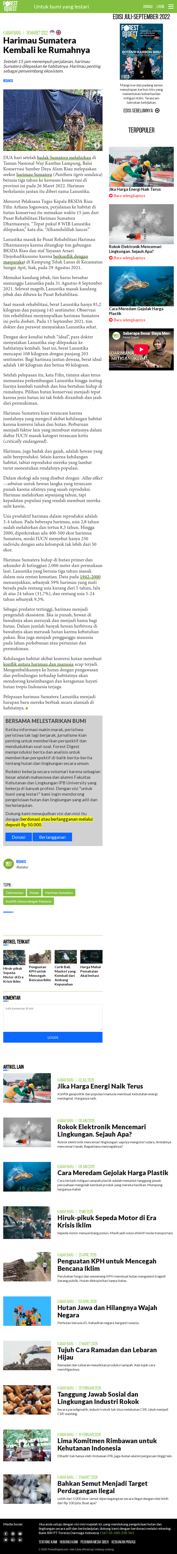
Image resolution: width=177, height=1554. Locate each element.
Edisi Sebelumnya (138, 110)
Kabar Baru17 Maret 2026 (77, 1343)
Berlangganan (52, 837)
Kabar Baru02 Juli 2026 (75, 1079)
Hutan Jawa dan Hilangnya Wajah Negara (107, 1311)
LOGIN (160, 6)
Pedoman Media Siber (95, 1541)
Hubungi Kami (69, 1541)
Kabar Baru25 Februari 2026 (79, 1388)
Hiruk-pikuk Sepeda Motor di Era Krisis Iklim (13, 974)
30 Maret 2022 (37, 32)
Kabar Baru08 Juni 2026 (76, 1166)
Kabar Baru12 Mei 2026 (75, 1211)
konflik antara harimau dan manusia (38, 664)
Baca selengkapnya (129, 196)
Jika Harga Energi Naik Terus (135, 189)
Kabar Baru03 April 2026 (77, 1301)
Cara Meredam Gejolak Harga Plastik (112, 1172)
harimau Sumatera (34, 175)
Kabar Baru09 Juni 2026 (76, 1120)
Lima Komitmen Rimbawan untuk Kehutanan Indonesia (107, 1444)
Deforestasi (14, 892)
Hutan (34, 892)
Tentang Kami (48, 1541)
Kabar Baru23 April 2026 (76, 1254)
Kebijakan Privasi (123, 1541)
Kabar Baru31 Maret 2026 (77, 1477)
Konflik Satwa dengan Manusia (28, 901)
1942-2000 (90, 577)
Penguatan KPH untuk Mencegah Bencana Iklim (40, 973)
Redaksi (8, 81)
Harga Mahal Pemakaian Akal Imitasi (90, 971)
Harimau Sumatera (59, 892)
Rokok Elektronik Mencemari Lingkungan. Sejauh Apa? (135, 249)
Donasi (18, 837)
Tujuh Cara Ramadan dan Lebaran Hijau (107, 1353)
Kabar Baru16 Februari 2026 (79, 1434)
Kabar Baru (12, 32)
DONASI (147, 6)
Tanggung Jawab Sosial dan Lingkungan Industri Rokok (98, 1397)
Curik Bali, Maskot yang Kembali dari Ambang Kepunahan (65, 975)
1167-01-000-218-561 (117, 1533)
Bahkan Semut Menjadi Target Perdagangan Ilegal (102, 1486)
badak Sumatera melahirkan (64, 158)
